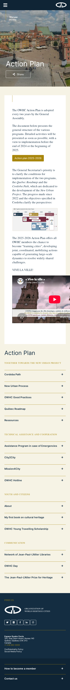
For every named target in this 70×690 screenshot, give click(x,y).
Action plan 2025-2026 (28, 158)
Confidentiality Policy (13, 649)
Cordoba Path (12, 374)
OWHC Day (11, 565)
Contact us (10, 678)
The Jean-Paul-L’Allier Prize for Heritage (28, 577)
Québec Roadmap (14, 408)
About (8, 505)
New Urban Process (16, 385)
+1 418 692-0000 (12, 645)
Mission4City (12, 468)
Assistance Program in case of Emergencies (30, 445)
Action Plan (19, 353)
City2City (9, 457)
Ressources (11, 420)
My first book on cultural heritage (24, 517)
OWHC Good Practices (17, 397)
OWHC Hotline (13, 480)
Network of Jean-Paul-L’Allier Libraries (27, 554)
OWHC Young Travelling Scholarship (26, 528)
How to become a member (20, 668)
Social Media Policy (13, 651)
